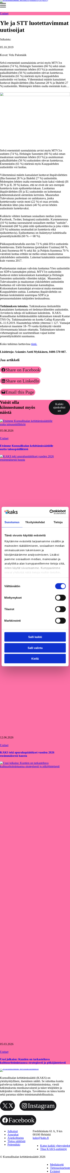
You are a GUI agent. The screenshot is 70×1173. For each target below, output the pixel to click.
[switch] (60, 598)
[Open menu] (3, 5)
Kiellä (35, 658)
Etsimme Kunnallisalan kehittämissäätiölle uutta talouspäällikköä (26, 447)
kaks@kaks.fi (41, 1137)
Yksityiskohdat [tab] (35, 522)
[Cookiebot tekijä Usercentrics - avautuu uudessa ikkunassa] (50, 511)
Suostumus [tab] (12, 522)
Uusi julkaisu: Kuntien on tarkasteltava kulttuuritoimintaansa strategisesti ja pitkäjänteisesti (33, 1061)
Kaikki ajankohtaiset (59, 407)
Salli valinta (35, 647)
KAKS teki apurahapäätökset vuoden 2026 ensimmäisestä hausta (27, 754)
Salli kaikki (35, 637)
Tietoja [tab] (58, 522)
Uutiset (4, 13)
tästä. (34, 344)
